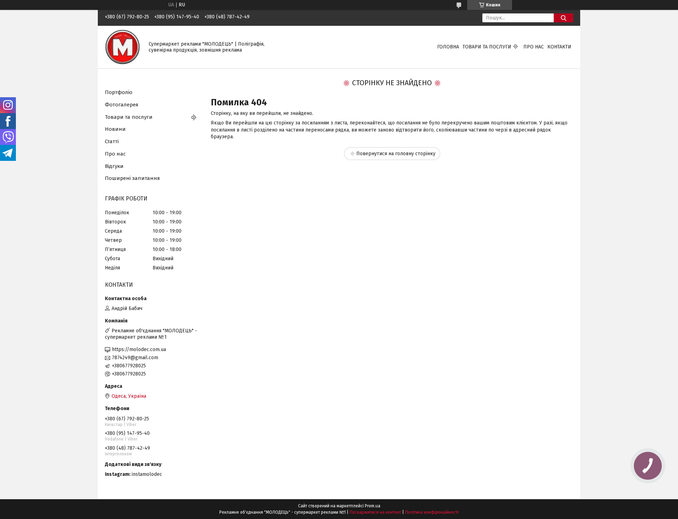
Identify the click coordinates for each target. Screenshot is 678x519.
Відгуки (114, 166)
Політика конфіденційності (432, 512)
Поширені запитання (132, 178)
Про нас (533, 47)
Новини (115, 129)
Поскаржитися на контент (375, 512)
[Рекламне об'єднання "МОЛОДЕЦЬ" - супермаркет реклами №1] (122, 47)
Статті (112, 141)
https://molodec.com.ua (139, 349)
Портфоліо (118, 92)
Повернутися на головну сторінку (395, 154)
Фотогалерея (121, 104)
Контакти (559, 47)
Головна (448, 47)
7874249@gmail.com (135, 358)
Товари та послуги (487, 47)
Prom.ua (372, 505)
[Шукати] (563, 17)
